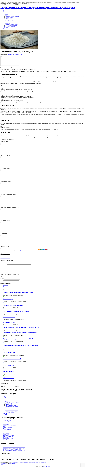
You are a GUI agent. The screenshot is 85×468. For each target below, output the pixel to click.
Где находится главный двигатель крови (16, 311)
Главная (4, 10)
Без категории (6, 424)
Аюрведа (7, 13)
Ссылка (21, 250)
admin (22, 54)
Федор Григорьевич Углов (11, 25)
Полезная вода (8, 299)
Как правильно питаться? (12, 359)
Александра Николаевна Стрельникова (11, 421)
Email (2, 278)
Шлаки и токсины (9, 352)
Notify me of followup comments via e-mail (10, 274)
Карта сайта (5, 27)
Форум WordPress (12, 463)
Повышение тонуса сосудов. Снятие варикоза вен (20, 332)
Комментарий (3, 272)
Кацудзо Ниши (8, 18)
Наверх (2, 464)
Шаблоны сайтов (4, 463)
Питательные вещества (10, 22)
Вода (6, 14)
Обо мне (5, 28)
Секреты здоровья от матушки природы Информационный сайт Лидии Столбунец (37, 8)
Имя (1, 276)
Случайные (5, 287)
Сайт (1, 281)
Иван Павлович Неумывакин (11, 20)
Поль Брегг (7, 23)
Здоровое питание (9, 17)
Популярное (5, 285)
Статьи (4, 11)
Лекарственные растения (10, 19)
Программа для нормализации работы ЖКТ (18, 292)
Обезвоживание (8, 378)
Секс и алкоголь (8, 365)
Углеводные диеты (5, 258)
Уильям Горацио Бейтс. (8, 438)
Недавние (5, 286)
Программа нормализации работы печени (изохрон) (20, 345)
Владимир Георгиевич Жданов (12, 16)
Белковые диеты (8, 371)
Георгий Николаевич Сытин (11, 24)
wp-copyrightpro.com (46, 466)
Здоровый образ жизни (8, 430)
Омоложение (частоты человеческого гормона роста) (21, 327)
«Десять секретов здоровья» (9, 26)
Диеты (6, 15)
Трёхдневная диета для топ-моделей (8, 256)
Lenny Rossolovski (7, 420)
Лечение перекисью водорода (13, 305)
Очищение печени (9, 317)
